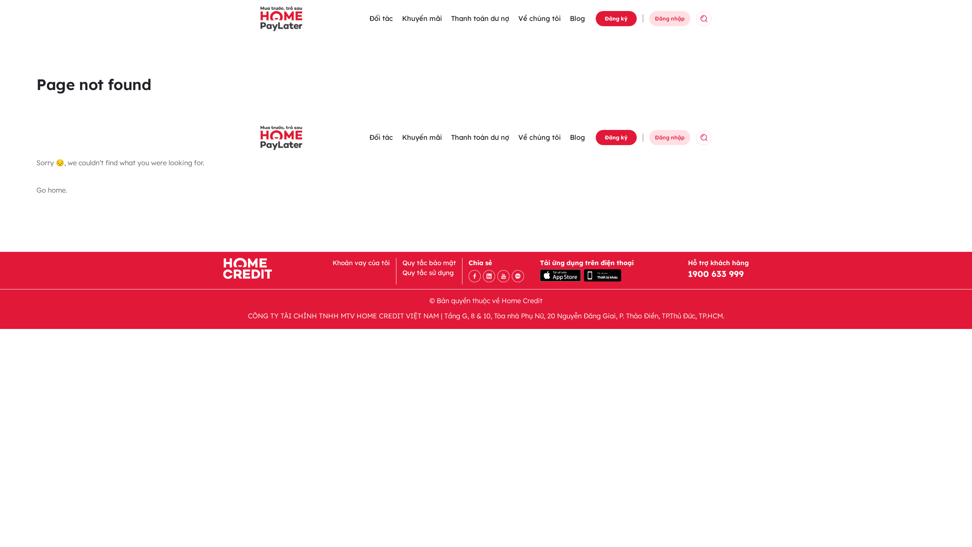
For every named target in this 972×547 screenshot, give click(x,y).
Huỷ (730, 18)
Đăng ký (616, 18)
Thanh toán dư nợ (480, 18)
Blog (577, 18)
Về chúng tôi (539, 18)
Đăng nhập (670, 18)
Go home (51, 190)
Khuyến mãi (422, 18)
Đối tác (381, 18)
